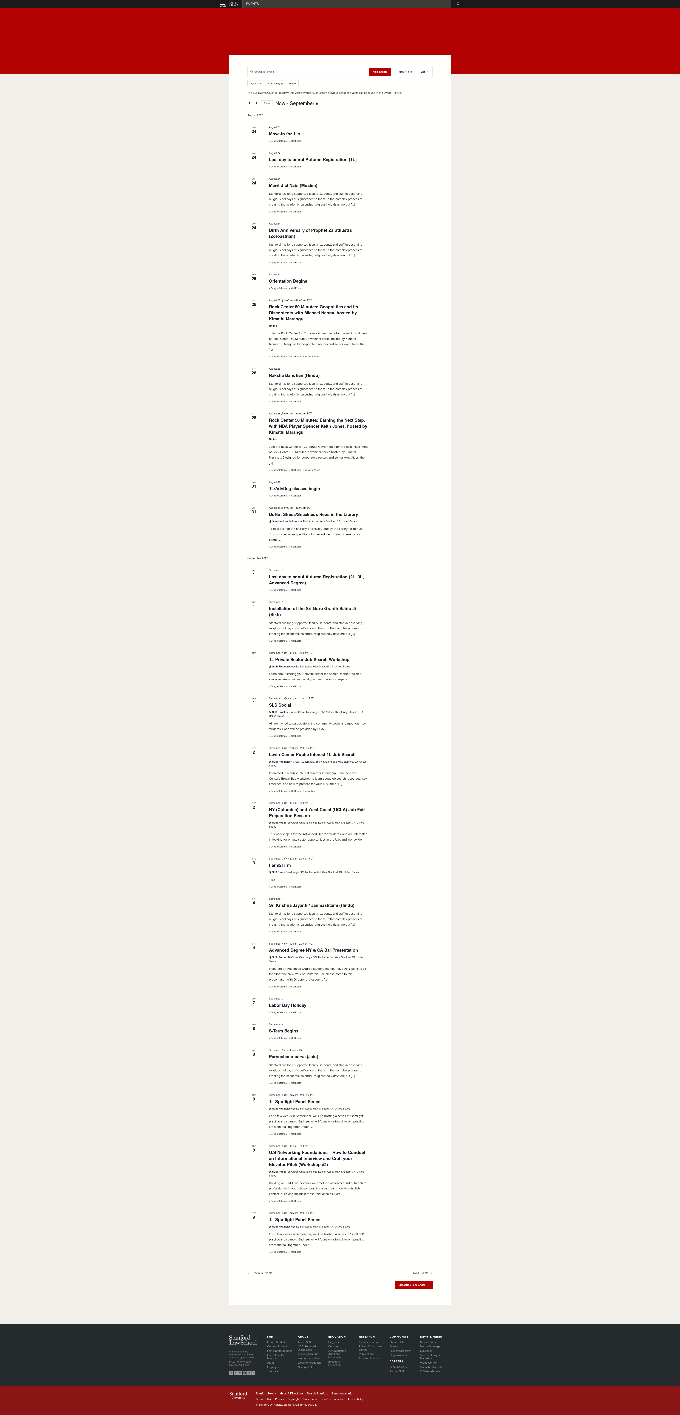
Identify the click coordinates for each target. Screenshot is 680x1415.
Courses (333, 1346)
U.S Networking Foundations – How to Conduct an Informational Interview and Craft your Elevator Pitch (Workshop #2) (317, 1158)
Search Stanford (317, 1393)
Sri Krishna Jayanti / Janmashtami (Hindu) (311, 905)
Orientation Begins (288, 281)
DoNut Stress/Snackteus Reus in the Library (313, 514)
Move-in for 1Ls (284, 134)
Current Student (277, 1346)
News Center (428, 1342)
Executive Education (334, 1363)
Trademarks (310, 1399)
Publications (366, 1354)
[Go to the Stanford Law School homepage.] (234, 4)
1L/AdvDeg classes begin (294, 488)
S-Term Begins (283, 1031)
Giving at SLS (306, 1367)
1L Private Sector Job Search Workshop (309, 659)
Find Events (380, 71)
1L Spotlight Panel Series (294, 1101)
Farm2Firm (280, 865)
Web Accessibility (309, 1358)
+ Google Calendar (278, 140)
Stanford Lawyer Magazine (430, 1356)
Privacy (279, 1399)
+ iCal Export (295, 140)
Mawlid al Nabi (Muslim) (293, 185)
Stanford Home (266, 1393)
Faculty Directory (400, 1351)
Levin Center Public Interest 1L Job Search (312, 754)
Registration (309, 790)
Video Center (428, 1363)
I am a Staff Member (279, 1351)
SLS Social (280, 705)
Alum (270, 1363)
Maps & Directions (291, 1393)
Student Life (397, 1342)
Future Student (276, 1342)
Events (394, 1346)
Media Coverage (430, 1346)
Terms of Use (264, 1399)
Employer (273, 1367)
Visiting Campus (308, 1354)
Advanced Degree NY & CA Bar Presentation (313, 950)
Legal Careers (398, 1367)
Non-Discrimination (332, 1399)
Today (267, 103)
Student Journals (369, 1358)
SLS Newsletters (430, 1371)
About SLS (304, 1342)
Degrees (333, 1342)
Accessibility (355, 1399)
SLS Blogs (426, 1351)
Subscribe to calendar (412, 1285)
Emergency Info (342, 1393)
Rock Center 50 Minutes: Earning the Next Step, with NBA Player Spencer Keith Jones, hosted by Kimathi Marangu (318, 426)
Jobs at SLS (397, 1371)
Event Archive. (393, 93)
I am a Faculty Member (275, 1356)
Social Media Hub (431, 1367)
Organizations (398, 1355)
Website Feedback (309, 1363)
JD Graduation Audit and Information (337, 1354)
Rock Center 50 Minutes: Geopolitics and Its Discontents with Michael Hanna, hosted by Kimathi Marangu (313, 313)
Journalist (273, 1371)
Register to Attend (311, 356)
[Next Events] (256, 103)
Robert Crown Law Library (370, 1348)
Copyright (293, 1399)
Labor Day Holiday (287, 1005)
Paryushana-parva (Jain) (293, 1056)
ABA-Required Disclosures (307, 1348)
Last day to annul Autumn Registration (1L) (313, 159)
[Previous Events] (249, 103)
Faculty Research (369, 1342)
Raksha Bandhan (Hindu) (294, 375)
